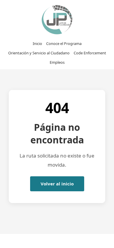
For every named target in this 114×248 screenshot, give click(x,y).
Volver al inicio (57, 184)
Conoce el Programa (64, 43)
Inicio (37, 43)
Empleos (57, 62)
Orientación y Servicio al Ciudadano (39, 53)
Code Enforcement (90, 53)
